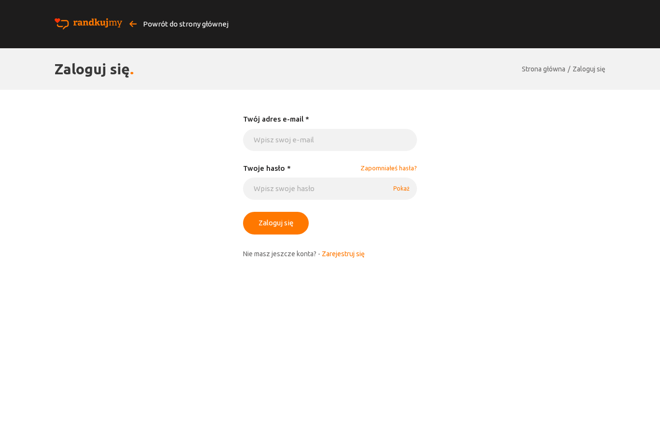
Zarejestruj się (343, 254)
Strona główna (543, 69)
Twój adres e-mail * (276, 119)
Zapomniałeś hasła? (388, 168)
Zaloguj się (589, 69)
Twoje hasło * (267, 168)
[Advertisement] (330, 331)
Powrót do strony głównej (185, 24)
